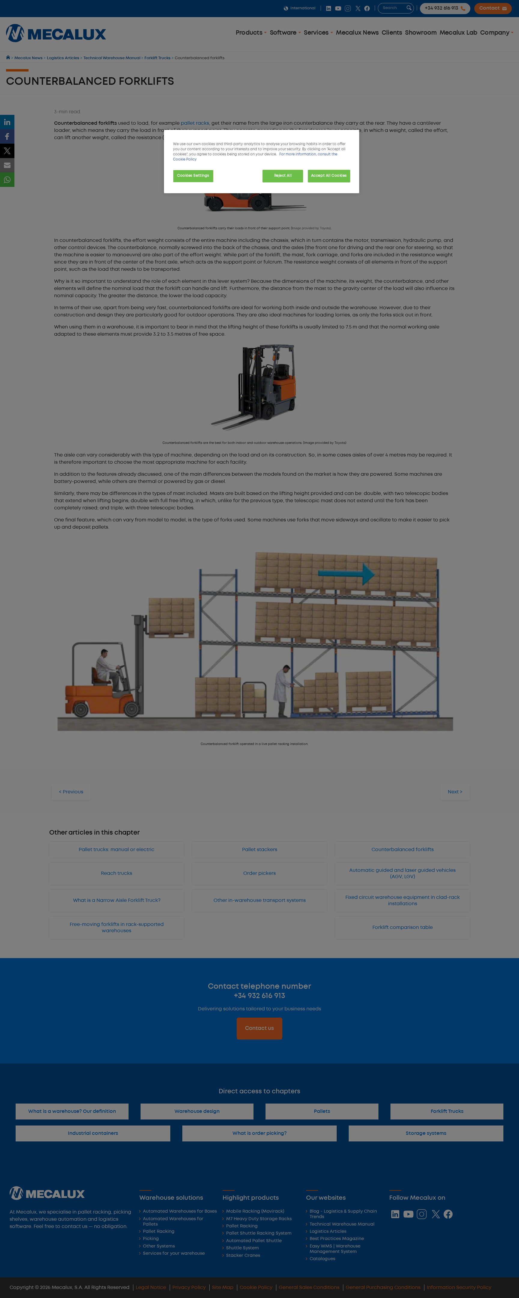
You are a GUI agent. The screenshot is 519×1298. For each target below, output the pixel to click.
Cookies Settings (193, 175)
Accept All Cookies (329, 175)
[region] (261, 161)
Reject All (283, 175)
